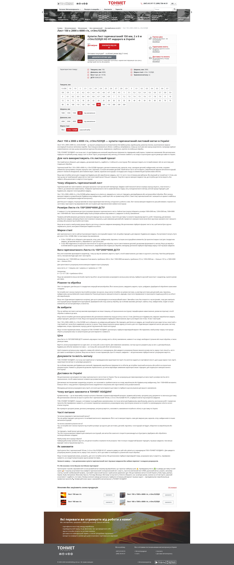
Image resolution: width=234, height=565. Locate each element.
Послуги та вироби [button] (91, 9)
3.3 (147, 88)
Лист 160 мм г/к (74, 501)
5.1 (129, 92)
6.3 (78, 97)
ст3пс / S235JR (72, 130)
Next (191, 12)
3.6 (162, 88)
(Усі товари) (172, 487)
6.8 (104, 97)
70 (165, 101)
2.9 (126, 88)
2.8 (121, 88)
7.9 (160, 97)
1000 (63, 113)
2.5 (106, 88)
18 (83, 101)
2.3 (96, 88)
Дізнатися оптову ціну (102, 57)
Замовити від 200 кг (109, 46)
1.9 (75, 88)
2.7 (116, 88)
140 (93, 105)
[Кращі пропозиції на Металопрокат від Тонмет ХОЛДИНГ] (117, 3)
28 (109, 101)
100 (73, 105)
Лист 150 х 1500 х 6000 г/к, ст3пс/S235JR (143, 494)
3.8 (63, 92)
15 (73, 101)
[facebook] (84, 4)
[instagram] (87, 4)
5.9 (170, 92)
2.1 (85, 88)
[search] (175, 9)
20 (88, 101)
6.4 (83, 97)
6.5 (88, 97)
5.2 (134, 92)
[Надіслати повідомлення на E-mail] (78, 4)
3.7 (167, 88)
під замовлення (89, 113)
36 (129, 101)
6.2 (73, 97)
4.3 (88, 92)
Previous (42, 12)
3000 (74, 121)
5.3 (139, 92)
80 (63, 105)
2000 (80, 113)
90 (68, 105)
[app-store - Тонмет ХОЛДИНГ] (70, 3)
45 (139, 101)
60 (155, 101)
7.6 (145, 97)
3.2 (142, 88)
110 (78, 105)
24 (98, 101)
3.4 (152, 88)
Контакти (108, 9)
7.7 (150, 97)
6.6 (93, 97)
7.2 (124, 97)
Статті (137, 553)
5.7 (160, 92)
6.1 (68, 97)
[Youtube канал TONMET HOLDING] (80, 4)
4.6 (104, 92)
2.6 (111, 88)
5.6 (155, 92)
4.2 (83, 92)
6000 (80, 121)
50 (144, 101)
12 (63, 101)
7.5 (139, 97)
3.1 (137, 88)
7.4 (134, 97)
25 (103, 101)
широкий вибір (85, 130)
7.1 (119, 97)
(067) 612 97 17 (149, 3)
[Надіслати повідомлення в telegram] (82, 4)
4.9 (119, 92)
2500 (68, 121)
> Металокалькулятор (144, 562)
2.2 (90, 88)
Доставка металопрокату (164, 553)
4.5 (99, 92)
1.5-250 (63, 88)
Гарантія (119, 9)
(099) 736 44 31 (162, 3)
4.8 (114, 92)
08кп (63, 130)
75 (170, 101)
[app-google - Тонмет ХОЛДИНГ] (61, 3)
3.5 (157, 88)
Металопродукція (141, 551)
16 (78, 101)
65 (160, 101)
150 (98, 105)
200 (114, 105)
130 (88, 105)
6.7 (99, 97)
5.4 (145, 92)
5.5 (150, 92)
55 (150, 101)
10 (170, 97)
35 (124, 101)
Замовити (109, 495)
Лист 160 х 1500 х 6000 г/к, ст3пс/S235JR (143, 501)
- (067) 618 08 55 (120, 551)
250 (124, 105)
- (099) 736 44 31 (120, 553)
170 (108, 105)
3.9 (68, 92)
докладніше (156, 42)
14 (68, 101)
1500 (74, 113)
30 (114, 101)
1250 (68, 113)
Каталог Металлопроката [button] (69, 9)
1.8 (70, 88)
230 (119, 105)
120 (83, 105)
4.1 (78, 92)
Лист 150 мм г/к (74, 494)
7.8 (155, 97)
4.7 (109, 92)
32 (119, 101)
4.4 (93, 92)
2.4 (101, 88)
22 (93, 101)
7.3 (129, 97)
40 (134, 101)
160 (103, 105)
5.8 (165, 92)
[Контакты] (142, 3)
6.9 (109, 97)
